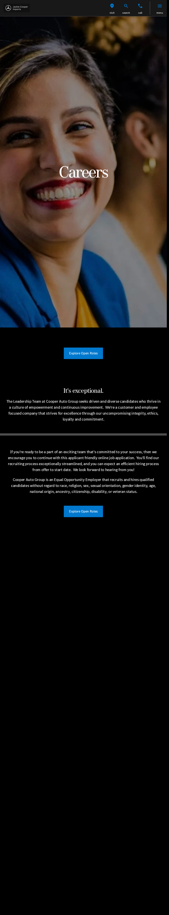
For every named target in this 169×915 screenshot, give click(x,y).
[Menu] (159, 6)
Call (140, 13)
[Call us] (140, 6)
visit (112, 13)
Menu (159, 13)
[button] (112, 8)
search (126, 13)
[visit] (112, 6)
